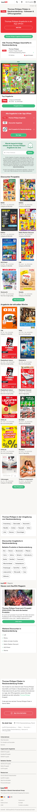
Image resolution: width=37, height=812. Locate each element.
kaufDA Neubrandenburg (9, 727)
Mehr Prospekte (18, 299)
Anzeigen (32, 5)
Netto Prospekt (5, 766)
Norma (6, 650)
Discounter (27, 727)
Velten (29, 528)
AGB (2, 805)
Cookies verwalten (23, 805)
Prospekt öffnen (18, 106)
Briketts (19, 555)
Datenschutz (4, 802)
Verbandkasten (19, 563)
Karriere (3, 745)
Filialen (20, 727)
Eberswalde (16, 523)
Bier (4, 551)
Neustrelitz (26, 523)
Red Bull (12, 559)
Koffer (24, 568)
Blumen (11, 551)
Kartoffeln (17, 568)
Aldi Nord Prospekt (6, 763)
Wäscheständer (7, 563)
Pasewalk (21, 528)
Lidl (5, 635)
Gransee (11, 532)
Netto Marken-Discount (11, 644)
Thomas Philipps (25, 695)
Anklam (13, 528)
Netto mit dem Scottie (11, 641)
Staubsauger (7, 568)
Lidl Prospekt (4, 768)
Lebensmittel (7, 572)
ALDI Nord (7, 647)
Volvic (5, 555)
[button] (18, 85)
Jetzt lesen (18, 621)
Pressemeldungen (5, 783)
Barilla (5, 559)
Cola (24, 572)
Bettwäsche (28, 555)
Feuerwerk (20, 559)
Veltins (12, 555)
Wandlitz (5, 528)
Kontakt (20, 802)
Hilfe (2, 800)
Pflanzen (28, 551)
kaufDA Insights (5, 778)
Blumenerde (19, 551)
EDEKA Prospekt (5, 752)
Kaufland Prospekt (5, 754)
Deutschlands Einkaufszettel (8, 775)
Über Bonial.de (5, 740)
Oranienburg (6, 523)
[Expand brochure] (18, 78)
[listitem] (9, 193)
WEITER (18, 27)
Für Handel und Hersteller (8, 742)
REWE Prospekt (5, 756)
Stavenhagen (20, 532)
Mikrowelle (17, 572)
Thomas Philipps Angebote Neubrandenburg (18, 36)
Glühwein (6, 576)
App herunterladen (6, 780)
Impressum (21, 800)
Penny (6, 638)
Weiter (30, 152)
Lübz (4, 532)
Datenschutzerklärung (18, 167)
